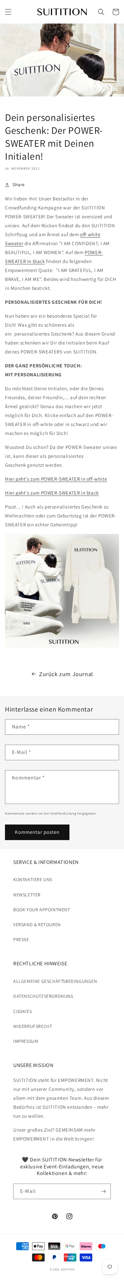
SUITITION (67, 1269)
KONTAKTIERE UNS (32, 879)
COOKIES (22, 1011)
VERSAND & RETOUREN (37, 925)
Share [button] (19, 184)
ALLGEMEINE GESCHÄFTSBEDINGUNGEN (55, 981)
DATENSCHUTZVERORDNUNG (43, 996)
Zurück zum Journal (66, 674)
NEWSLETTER (27, 895)
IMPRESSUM (25, 1041)
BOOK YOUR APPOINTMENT (41, 910)
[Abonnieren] (103, 1191)
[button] (8, 12)
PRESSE (21, 939)
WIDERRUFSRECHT (32, 1026)
